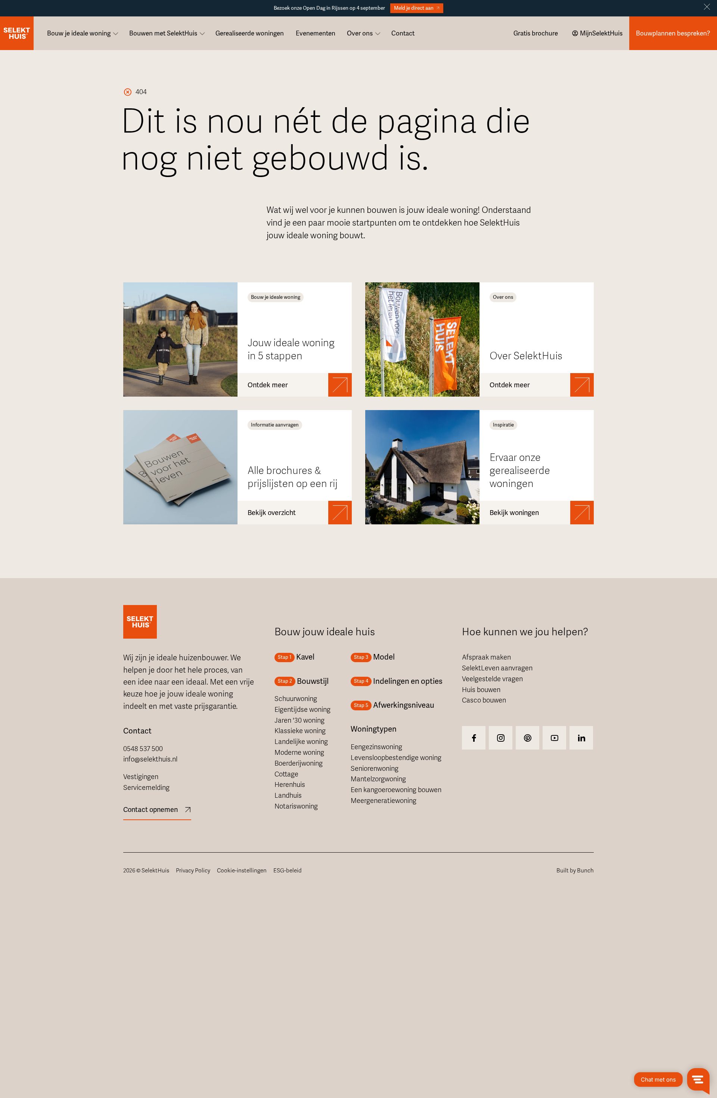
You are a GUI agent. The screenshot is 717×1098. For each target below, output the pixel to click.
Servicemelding (146, 788)
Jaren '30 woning (299, 720)
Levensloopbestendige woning (396, 758)
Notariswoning (296, 806)
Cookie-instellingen (242, 870)
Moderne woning (299, 752)
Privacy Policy (193, 870)
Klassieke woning (300, 731)
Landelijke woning (301, 742)
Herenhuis (289, 785)
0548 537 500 (143, 749)
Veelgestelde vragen (492, 679)
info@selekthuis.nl (150, 759)
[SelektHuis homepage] (17, 33)
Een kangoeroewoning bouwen (396, 790)
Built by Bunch (575, 870)
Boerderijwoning (298, 763)
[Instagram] (473, 738)
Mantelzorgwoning (378, 779)
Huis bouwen (481, 690)
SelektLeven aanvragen (497, 668)
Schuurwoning (295, 699)
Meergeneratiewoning (383, 801)
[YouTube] (554, 738)
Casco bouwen (484, 700)
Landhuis (288, 795)
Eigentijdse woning (302, 709)
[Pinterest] (527, 738)
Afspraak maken (486, 657)
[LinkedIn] (581, 738)
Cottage (286, 774)
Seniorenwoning (374, 768)
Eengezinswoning (376, 747)
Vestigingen (140, 777)
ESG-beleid (287, 870)
